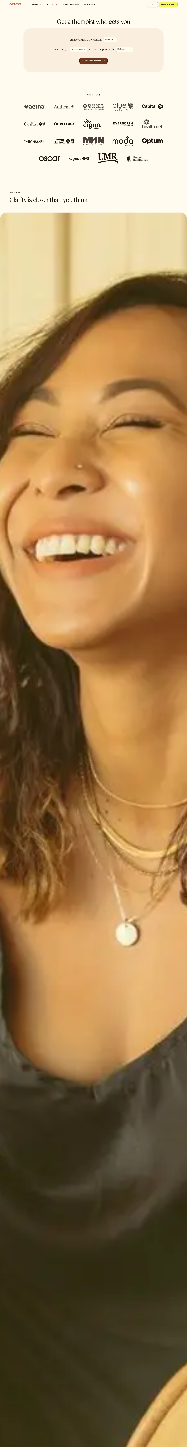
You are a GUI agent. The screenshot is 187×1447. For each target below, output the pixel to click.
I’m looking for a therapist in (86, 39)
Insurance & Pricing (71, 4)
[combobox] (110, 39)
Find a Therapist (168, 4)
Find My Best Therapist (91, 61)
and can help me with (101, 49)
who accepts (61, 49)
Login (153, 4)
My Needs (121, 49)
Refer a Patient (90, 4)
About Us (50, 4)
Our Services (33, 4)
